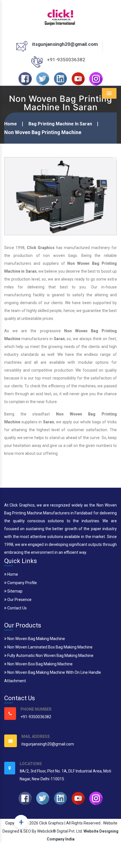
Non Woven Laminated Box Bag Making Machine (49, 647)
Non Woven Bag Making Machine (35, 638)
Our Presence (19, 599)
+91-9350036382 (66, 59)
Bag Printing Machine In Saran (60, 123)
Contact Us (16, 608)
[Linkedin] (60, 78)
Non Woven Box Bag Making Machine (39, 664)
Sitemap (14, 591)
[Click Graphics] (60, 16)
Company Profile (21, 582)
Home (10, 123)
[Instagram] (96, 78)
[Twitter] (43, 78)
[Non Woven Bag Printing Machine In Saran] (60, 196)
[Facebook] (25, 78)
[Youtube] (78, 78)
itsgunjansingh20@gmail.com (65, 44)
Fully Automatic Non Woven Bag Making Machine (49, 655)
